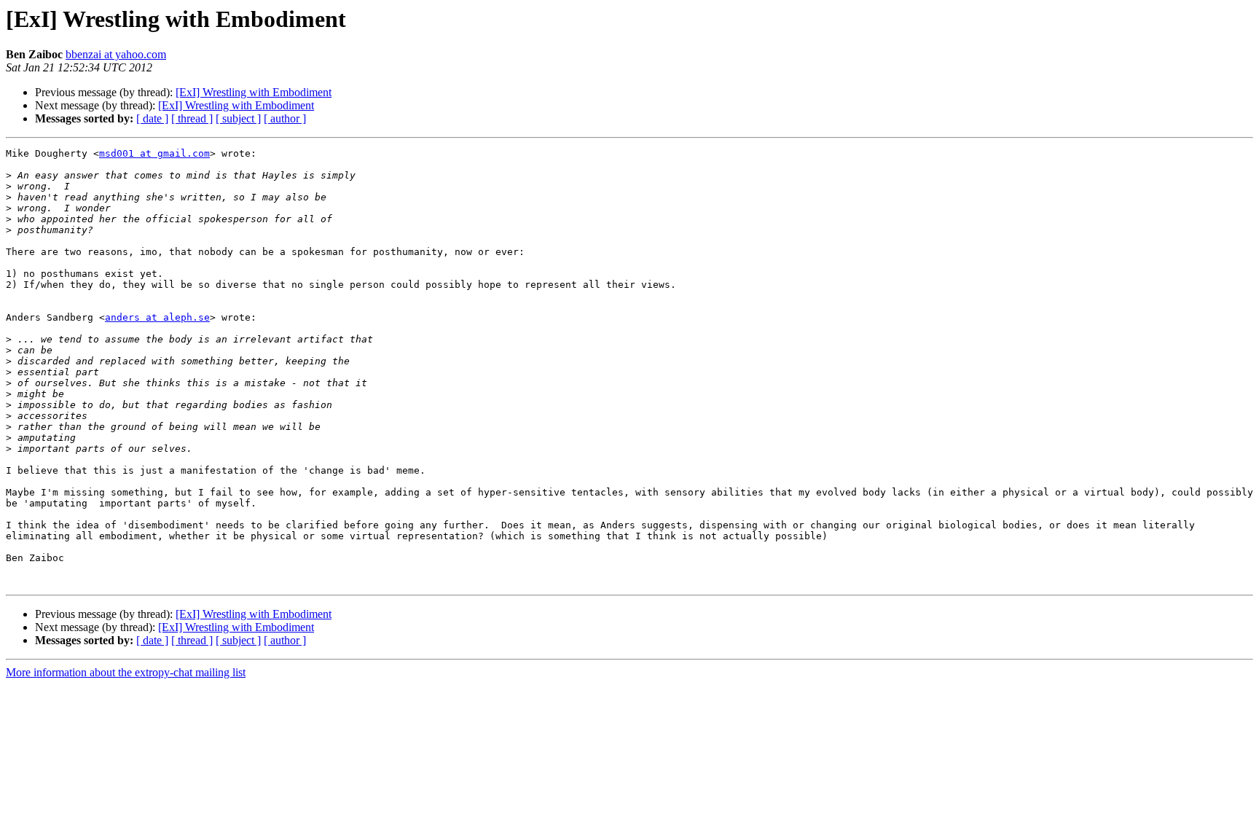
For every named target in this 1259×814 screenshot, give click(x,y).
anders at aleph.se (157, 317)
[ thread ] (192, 118)
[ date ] (152, 118)
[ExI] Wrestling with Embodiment (254, 92)
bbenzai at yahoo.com (116, 54)
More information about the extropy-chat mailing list (126, 672)
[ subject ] (238, 118)
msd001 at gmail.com (154, 153)
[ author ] (285, 118)
